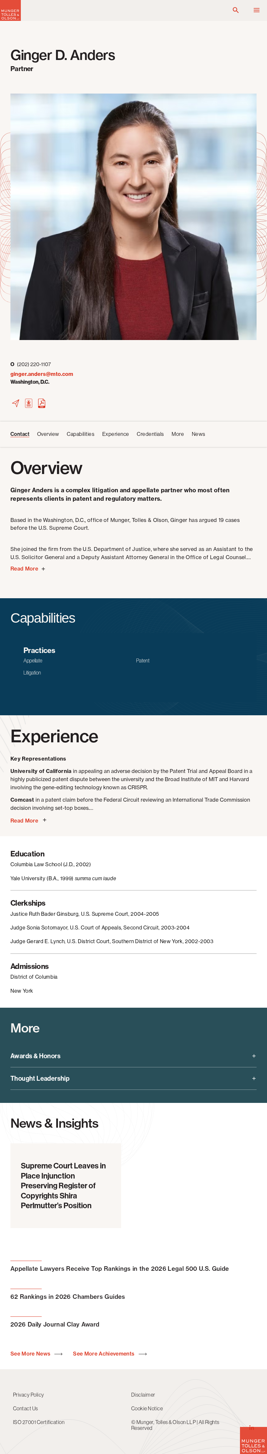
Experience (115, 434)
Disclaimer (143, 1395)
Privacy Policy (28, 1395)
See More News (31, 1353)
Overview (48, 434)
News (198, 434)
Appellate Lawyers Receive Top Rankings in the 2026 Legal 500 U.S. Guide (119, 1268)
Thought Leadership (39, 1078)
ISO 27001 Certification (38, 1422)
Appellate (32, 660)
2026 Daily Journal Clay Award (54, 1324)
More (178, 434)
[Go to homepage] (10, 19)
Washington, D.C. (29, 382)
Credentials (150, 434)
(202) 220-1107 (30, 364)
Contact (19, 434)
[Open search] (235, 10)
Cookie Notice (147, 1408)
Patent (142, 660)
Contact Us (25, 1408)
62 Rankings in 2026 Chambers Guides (67, 1296)
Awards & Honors (35, 1056)
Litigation (32, 672)
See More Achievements (104, 1353)
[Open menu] (256, 10)
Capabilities (80, 434)
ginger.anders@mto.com (41, 374)
